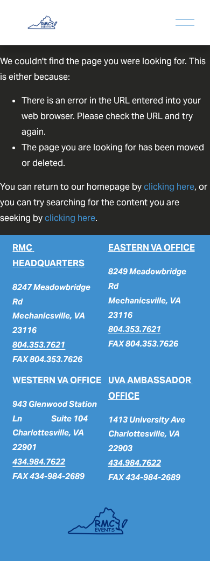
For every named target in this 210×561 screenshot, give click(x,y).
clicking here (169, 186)
